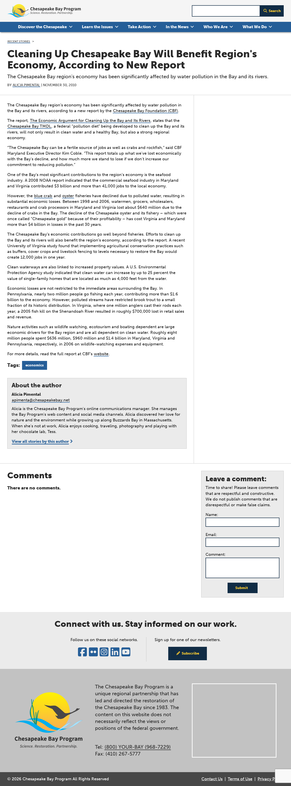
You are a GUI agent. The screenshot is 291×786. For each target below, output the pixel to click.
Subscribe (190, 653)
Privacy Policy (271, 778)
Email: (211, 534)
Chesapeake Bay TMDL (29, 126)
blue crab (43, 195)
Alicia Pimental (26, 85)
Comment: (216, 554)
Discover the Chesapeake (42, 26)
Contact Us (212, 778)
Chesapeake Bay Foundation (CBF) (145, 110)
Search (275, 11)
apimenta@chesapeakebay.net (41, 400)
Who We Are (215, 26)
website (101, 353)
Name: (212, 514)
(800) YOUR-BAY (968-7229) (138, 747)
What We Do (255, 26)
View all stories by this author (40, 441)
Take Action (139, 26)
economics (34, 365)
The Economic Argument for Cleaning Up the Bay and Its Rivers (90, 120)
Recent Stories (19, 41)
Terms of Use (240, 778)
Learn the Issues (97, 26)
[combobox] (226, 11)
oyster (68, 195)
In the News (177, 26)
